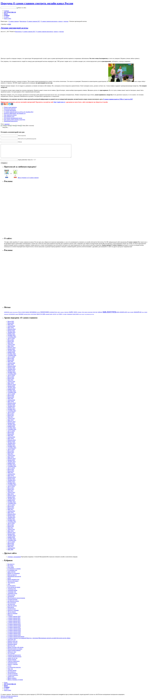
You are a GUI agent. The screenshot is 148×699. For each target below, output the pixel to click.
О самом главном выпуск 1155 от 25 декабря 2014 (18, 112)
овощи (145, 312)
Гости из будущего (13, 581)
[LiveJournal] (14, 104)
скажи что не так (12, 658)
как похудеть (109, 311)
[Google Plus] (5, 104)
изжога (86, 312)
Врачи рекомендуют (13, 579)
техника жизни (12, 670)
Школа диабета (12, 678)
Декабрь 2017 (11, 406)
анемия (10, 312)
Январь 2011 (11, 534)
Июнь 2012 (11, 508)
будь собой (11, 567)
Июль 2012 (11, 506)
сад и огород (11, 653)
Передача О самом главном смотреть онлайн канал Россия (37, 3)
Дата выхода (11, 582)
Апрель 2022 (11, 326)
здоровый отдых (12, 593)
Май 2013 (10, 491)
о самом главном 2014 (14, 622)
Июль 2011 (11, 525)
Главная (6, 10)
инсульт (95, 312)
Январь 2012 (11, 515)
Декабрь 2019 (11, 369)
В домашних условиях (14, 568)
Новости (10, 615)
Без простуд (11, 564)
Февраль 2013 (12, 495)
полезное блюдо (27, 314)
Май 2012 (10, 509)
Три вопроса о (12, 672)
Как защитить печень (10, 115)
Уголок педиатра (12, 673)
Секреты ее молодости (14, 655)
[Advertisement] (15, 44)
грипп (58, 312)
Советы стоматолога (14, 661)
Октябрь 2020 (12, 353)
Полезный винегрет (10, 109)
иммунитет (90, 312)
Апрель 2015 (11, 455)
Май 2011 (10, 528)
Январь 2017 (11, 423)
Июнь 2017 (11, 415)
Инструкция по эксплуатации (16, 598)
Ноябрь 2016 (11, 426)
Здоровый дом (12, 591)
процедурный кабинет (14, 650)
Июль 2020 (11, 358)
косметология (12, 608)
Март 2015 (11, 457)
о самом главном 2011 (14, 618)
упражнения (69, 314)
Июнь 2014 (11, 471)
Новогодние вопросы (10, 107)
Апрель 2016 (11, 437)
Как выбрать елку (9, 116)
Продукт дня (11, 645)
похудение (33, 314)
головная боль (53, 312)
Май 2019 (10, 380)
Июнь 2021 (11, 341)
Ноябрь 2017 (11, 407)
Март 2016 (11, 438)
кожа (129, 312)
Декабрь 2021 (11, 332)
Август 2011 (11, 523)
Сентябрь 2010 (12, 540)
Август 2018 (11, 394)
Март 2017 (11, 420)
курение (131, 312)
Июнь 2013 (11, 489)
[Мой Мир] (12, 104)
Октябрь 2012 (12, 501)
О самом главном (14, 21)
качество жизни (12, 605)
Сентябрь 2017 (12, 410)
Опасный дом (12, 639)
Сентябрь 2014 (12, 466)
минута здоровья (12, 613)
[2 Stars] (7, 125)
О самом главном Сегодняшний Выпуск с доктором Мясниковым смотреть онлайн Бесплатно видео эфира (39, 638)
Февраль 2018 (12, 403)
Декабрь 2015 (11, 443)
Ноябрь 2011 (11, 518)
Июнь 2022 (11, 323)
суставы (65, 314)
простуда (39, 314)
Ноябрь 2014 (11, 463)
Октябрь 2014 (12, 464)
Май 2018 (10, 398)
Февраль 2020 (12, 366)
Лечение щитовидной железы (14, 28)
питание (20, 314)
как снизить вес (122, 312)
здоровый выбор (12, 590)
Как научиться (12, 602)
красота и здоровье (13, 610)
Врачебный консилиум (10, 121)
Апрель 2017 (11, 418)
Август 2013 (11, 486)
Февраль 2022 (12, 329)
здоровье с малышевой (14, 556)
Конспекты (23, 21)
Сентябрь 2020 (12, 355)
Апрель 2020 (11, 363)
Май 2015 (10, 454)
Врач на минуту (12, 575)
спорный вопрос (12, 662)
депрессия (66, 312)
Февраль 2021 (12, 347)
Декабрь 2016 (11, 424)
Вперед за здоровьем (14, 573)
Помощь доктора (12, 642)
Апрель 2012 (11, 511)
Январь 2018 (11, 404)
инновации (11, 596)
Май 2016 (10, 435)
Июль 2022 (11, 321)
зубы (83, 312)
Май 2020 (10, 361)
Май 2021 (10, 343)
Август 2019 (11, 375)
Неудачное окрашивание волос (13, 118)
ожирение (6, 314)
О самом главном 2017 (33, 21)
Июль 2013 (11, 488)
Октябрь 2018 (12, 390)
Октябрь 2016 (12, 427)
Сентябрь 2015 (12, 447)
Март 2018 (11, 401)
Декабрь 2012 (11, 498)
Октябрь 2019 (12, 372)
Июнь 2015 (11, 452)
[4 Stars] (17, 125)
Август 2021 (11, 338)
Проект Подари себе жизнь (15, 647)
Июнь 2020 (11, 360)
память (16, 314)
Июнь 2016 (11, 434)
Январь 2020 (11, 367)
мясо (143, 312)
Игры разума (11, 595)
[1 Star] (3, 125)
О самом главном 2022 (14, 635)
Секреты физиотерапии (14, 656)
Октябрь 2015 (12, 446)
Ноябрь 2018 (11, 389)
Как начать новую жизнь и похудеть (14, 119)
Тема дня (10, 669)
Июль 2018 (11, 395)
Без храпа (10, 565)
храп (80, 314)
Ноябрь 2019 (11, 370)
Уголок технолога (13, 675)
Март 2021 (11, 346)
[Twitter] (9, 104)
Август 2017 (11, 412)
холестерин (75, 314)
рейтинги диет (12, 652)
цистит (82, 314)
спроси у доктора (63, 21)
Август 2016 (11, 431)
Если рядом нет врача (14, 587)
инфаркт (100, 312)
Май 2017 (10, 417)
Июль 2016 (11, 432)
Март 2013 (11, 494)
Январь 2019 (11, 386)
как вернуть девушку (7, 697)
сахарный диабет (48, 314)
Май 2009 (10, 549)
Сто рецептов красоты (14, 667)
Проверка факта (12, 644)
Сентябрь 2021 (12, 337)
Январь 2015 (11, 460)
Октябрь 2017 (12, 409)
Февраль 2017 (12, 421)
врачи (9, 578)
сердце (54, 314)
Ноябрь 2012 (11, 500)
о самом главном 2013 (14, 621)
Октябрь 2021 (12, 335)
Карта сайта (7, 18)
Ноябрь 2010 (11, 537)
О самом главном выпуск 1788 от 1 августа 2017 (118, 99)
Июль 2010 (11, 543)
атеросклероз (15, 312)
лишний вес (138, 312)
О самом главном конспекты (49, 21)
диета (75, 312)
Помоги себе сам (12, 641)
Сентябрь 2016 (12, 429)
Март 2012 (11, 512)
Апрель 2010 (11, 548)
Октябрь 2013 (12, 483)
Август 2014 (11, 468)
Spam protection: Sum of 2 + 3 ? (27, 159)
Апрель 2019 (11, 381)
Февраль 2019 (12, 384)
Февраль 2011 (12, 532)
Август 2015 (11, 449)
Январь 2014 (11, 478)
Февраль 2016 (12, 440)
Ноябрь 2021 (11, 333)
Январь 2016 (11, 441)
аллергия (6, 312)
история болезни (12, 599)
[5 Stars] (22, 125)
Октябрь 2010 (12, 538)
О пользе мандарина (10, 110)
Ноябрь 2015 (11, 444)
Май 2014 (10, 472)
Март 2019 (11, 383)
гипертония (44, 312)
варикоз (27, 312)
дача (9, 584)
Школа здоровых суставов (15, 679)
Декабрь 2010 (11, 535)
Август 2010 (11, 541)
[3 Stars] (12, 125)
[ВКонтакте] (2, 104)
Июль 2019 (11, 377)
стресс (60, 314)
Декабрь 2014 (11, 461)
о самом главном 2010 (14, 616)
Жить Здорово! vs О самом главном (28, 177)
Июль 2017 (11, 414)
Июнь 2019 (11, 378)
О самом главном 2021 (14, 633)
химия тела (11, 676)
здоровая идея (12, 588)
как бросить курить (13, 601)
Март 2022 (11, 327)
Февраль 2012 (12, 514)
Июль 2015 (11, 451)
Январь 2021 (11, 349)
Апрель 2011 (11, 529)
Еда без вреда (11, 585)
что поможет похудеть (89, 314)
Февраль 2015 (12, 458)
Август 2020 (11, 357)
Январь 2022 (11, 330)
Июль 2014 (11, 469)
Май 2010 (10, 546)
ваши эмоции (11, 571)
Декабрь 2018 (11, 387)
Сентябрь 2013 (12, 484)
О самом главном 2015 (14, 624)
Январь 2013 (11, 497)
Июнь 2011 (11, 526)
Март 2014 (11, 475)
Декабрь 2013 (11, 480)
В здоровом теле (12, 570)
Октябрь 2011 (11, 520)
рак (44, 314)
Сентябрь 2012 (12, 503)
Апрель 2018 (11, 400)
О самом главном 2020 (14, 632)
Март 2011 (11, 531)
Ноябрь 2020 (11, 352)
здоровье (79, 312)
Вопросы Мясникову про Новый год (15, 113)
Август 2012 (11, 504)
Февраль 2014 (12, 477)
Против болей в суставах (15, 649)
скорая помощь (12, 659)
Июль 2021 (11, 340)
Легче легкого (12, 612)
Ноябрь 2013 (11, 481)
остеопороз (12, 314)
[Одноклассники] (7, 104)
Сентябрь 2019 (12, 374)
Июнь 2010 (11, 545)
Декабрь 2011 (11, 517)
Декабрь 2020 (11, 350)
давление (7, 124)
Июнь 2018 (11, 397)
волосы (38, 312)
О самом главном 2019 (14, 630)
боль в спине (21, 312)
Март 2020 (11, 364)
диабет (71, 312)
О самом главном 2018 (14, 628)
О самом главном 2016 (14, 625)
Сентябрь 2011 (12, 521)
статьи (9, 665)
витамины (33, 312)
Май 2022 (10, 324)
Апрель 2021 (11, 344)
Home (5, 682)
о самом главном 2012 (14, 619)
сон (57, 314)
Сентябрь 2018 (12, 392)
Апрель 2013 (11, 492)
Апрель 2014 (11, 474)
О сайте (6, 17)
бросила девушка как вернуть (9, 696)
